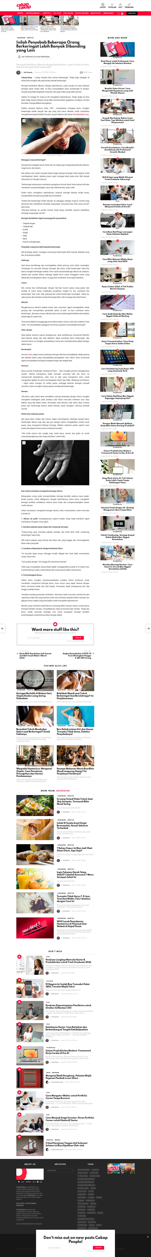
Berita (20, 13)
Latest (103, 7)
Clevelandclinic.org (80, 114)
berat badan (83, 1173)
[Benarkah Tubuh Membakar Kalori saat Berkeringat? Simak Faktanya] (35, 716)
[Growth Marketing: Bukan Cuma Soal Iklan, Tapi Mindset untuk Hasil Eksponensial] (49, 20)
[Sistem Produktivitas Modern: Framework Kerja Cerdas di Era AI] (30, 1055)
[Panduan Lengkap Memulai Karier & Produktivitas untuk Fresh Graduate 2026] (30, 965)
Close (148, 1237)
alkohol (38, 307)
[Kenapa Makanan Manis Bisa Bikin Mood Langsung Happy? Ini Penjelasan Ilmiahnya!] (75, 755)
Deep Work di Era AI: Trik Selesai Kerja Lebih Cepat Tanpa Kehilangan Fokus (117, 480)
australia (96, 1169)
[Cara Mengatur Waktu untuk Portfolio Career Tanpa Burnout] (30, 1100)
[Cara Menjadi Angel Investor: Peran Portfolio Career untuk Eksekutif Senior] (30, 1123)
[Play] (19, 1182)
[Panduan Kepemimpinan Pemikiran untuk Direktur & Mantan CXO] (30, 1010)
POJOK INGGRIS (81, 13)
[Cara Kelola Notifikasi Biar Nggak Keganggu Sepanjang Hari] (117, 384)
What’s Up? (95, 13)
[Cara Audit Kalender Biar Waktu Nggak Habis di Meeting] (117, 302)
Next (150, 25)
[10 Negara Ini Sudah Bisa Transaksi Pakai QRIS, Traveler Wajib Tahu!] (30, 988)
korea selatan (83, 1203)
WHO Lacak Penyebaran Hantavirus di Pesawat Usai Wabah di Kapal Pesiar (71, 924)
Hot (120, 7)
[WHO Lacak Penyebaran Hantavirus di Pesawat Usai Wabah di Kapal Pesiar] (35, 927)
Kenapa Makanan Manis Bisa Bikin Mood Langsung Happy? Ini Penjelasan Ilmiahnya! (75, 771)
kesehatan (91, 1200)
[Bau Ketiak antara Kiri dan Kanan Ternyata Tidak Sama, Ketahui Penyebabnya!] (75, 716)
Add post (132, 13)
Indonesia (82, 1197)
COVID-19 (82, 1191)
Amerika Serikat (84, 1169)
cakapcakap (83, 1176)
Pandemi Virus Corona (86, 1219)
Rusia (99, 1225)
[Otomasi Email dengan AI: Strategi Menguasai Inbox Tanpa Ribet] (117, 496)
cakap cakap (95, 1176)
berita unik (94, 1173)
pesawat (92, 1222)
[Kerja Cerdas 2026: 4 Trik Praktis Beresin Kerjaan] (117, 275)
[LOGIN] (122, 13)
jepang (81, 1200)
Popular (112, 7)
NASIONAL (55, 1072)
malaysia (82, 1209)
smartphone (93, 1228)
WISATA (57, 1140)
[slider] (28, 1181)
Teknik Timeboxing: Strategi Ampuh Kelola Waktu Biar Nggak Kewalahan (117, 537)
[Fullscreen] (41, 1182)
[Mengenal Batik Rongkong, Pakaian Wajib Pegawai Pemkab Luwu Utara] (30, 1078)
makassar (92, 1206)
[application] (30, 1176)
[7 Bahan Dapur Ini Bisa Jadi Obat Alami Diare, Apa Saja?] (35, 854)
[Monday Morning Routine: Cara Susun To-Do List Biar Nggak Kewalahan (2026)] (117, 553)
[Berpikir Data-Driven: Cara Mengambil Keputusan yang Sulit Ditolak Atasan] (29, 20)
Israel (99, 1197)
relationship (83, 1225)
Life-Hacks (68, 13)
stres (30, 354)
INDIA (91, 1194)
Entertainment (33, 13)
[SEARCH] (118, 13)
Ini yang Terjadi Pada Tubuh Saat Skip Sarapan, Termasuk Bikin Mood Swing (75, 801)
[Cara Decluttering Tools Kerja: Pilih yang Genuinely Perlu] (117, 357)
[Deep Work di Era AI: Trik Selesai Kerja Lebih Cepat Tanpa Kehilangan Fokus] (117, 466)
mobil (101, 1212)
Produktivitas (50, 1047)
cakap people (83, 1188)
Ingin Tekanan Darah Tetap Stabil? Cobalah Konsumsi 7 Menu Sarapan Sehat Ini (75, 874)
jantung (66, 265)
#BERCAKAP (108, 13)
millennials (92, 1212)
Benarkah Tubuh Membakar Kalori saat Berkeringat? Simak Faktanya (33, 731)
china (93, 1188)
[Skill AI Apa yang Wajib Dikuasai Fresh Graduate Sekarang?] (117, 165)
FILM (91, 1191)
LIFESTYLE (47, 13)
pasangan (82, 1222)
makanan (82, 1206)
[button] (30, 1176)
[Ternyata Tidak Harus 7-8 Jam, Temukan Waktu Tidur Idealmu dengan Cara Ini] (35, 902)
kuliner (94, 1203)
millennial (82, 1212)
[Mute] (38, 1182)
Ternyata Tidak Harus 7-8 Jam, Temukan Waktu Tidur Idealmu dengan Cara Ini (73, 898)
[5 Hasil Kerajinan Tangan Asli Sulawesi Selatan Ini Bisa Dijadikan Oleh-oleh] (30, 1146)
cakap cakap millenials (86, 1182)
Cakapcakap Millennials (87, 1185)
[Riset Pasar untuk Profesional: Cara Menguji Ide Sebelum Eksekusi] (10, 20)
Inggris (91, 1197)
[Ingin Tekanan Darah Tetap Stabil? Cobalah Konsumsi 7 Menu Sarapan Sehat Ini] (35, 878)
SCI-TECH (57, 13)
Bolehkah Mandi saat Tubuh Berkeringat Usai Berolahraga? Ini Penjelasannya (75, 696)
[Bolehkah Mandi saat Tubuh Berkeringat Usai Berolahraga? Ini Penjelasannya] (75, 680)
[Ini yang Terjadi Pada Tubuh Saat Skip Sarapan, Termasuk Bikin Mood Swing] (35, 805)
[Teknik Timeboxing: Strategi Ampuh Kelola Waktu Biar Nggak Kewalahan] (117, 523)
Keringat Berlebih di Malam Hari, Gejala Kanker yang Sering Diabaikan (34, 696)
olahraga (82, 1216)
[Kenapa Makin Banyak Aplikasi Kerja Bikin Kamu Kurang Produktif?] (117, 411)
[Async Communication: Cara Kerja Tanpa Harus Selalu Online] (117, 329)
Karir (48, 956)
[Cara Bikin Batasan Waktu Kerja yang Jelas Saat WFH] (117, 247)
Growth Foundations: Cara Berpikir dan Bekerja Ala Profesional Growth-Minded (117, 150)
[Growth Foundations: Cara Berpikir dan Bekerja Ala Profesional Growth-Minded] (69, 20)
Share (24, 120)
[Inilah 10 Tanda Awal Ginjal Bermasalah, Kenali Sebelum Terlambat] (35, 829)
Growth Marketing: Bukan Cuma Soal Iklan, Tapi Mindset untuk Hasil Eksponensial (117, 120)
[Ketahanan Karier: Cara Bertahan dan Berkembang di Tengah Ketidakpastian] (30, 1032)
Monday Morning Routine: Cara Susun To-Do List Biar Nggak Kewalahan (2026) (117, 567)
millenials (92, 1209)
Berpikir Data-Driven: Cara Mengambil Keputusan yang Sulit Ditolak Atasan (29, 28)
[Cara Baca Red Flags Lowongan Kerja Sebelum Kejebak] (117, 220)
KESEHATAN (21, 690)
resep (92, 1225)
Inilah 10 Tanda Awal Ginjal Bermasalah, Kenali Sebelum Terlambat (72, 825)
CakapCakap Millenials (86, 1179)
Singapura (82, 1228)
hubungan (82, 1194)
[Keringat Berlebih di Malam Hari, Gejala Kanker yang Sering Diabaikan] (35, 680)
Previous (1, 25)
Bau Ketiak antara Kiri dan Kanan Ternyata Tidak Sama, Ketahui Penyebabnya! (75, 731)
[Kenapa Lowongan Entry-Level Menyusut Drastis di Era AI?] (117, 193)
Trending (129, 7)
